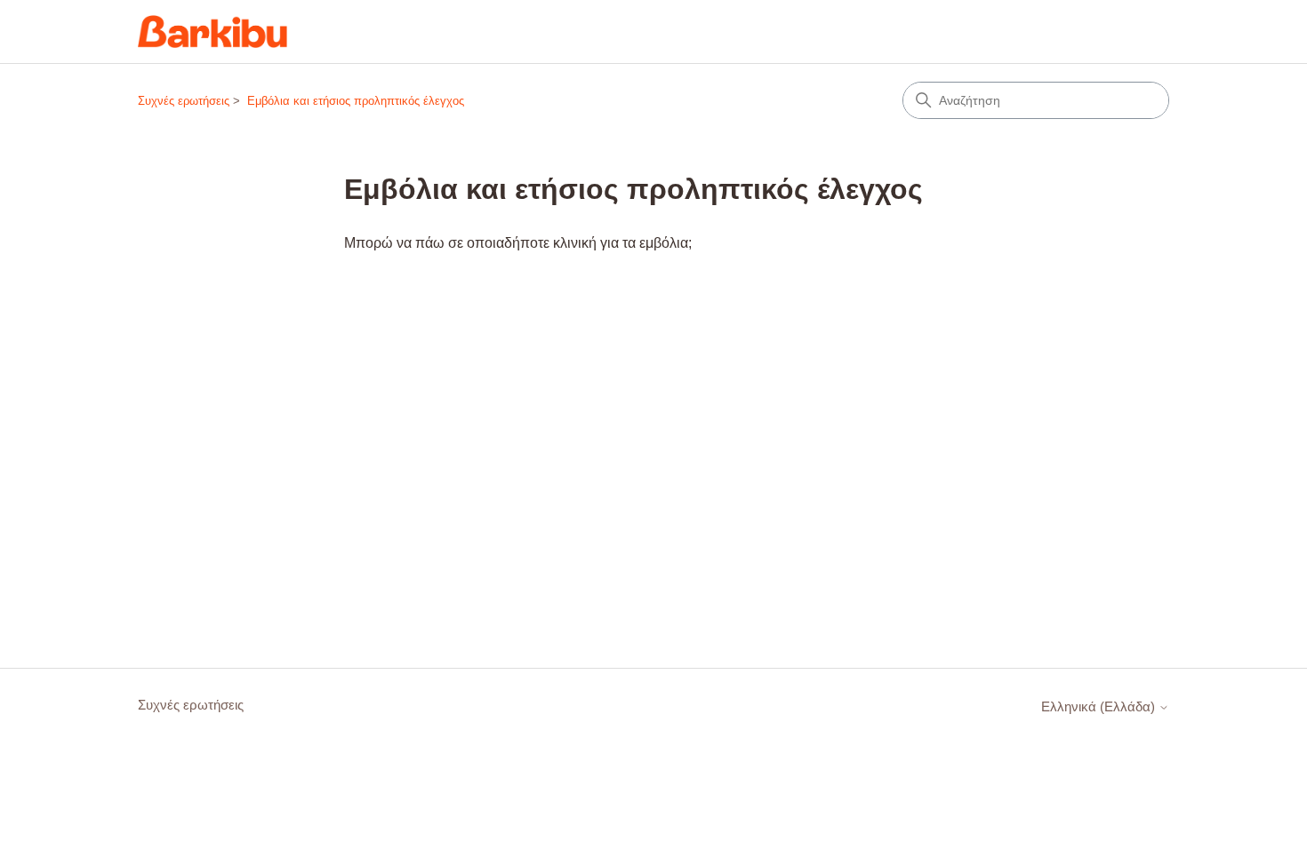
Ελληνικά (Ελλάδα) (1100, 706)
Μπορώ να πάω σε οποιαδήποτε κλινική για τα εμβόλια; (518, 242)
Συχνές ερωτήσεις (183, 100)
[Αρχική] (212, 31)
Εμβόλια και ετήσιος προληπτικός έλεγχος (355, 100)
